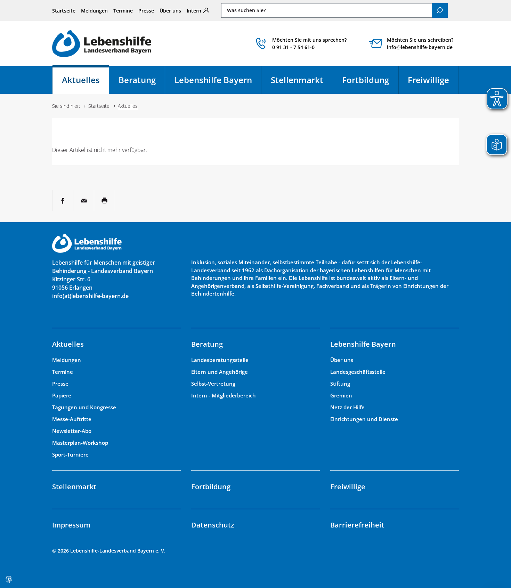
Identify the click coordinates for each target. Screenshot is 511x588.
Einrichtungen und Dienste (364, 419)
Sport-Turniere (70, 454)
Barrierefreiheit (357, 525)
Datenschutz (212, 525)
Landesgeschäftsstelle (358, 371)
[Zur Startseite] (101, 43)
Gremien (341, 395)
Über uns (170, 10)
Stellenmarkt (297, 80)
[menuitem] (63, 10)
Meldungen (94, 10)
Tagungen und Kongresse (84, 407)
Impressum (71, 525)
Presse (146, 10)
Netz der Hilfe (347, 407)
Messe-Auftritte (71, 419)
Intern (194, 10)
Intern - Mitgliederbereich (223, 395)
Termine (123, 10)
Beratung (137, 80)
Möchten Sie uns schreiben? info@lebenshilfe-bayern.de (420, 43)
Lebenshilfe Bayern (213, 80)
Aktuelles (85, 83)
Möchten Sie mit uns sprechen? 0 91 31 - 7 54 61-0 (309, 43)
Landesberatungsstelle (220, 359)
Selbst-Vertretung (213, 383)
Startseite (63, 10)
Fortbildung (365, 80)
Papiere (61, 395)
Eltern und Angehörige (219, 371)
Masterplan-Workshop (80, 442)
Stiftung (340, 383)
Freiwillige (428, 80)
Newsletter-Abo (71, 430)
